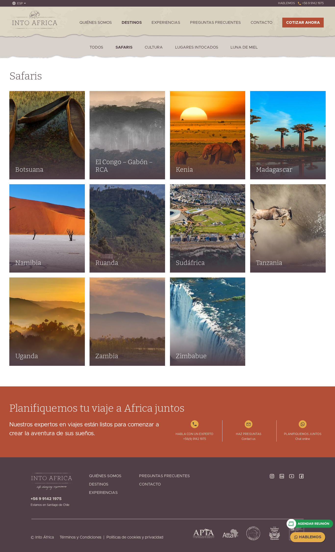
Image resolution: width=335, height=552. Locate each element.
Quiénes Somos (95, 23)
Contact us (249, 438)
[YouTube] (292, 490)
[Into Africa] (34, 20)
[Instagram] (272, 490)
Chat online (302, 438)
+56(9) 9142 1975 (194, 438)
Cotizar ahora (303, 23)
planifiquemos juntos (302, 434)
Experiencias (166, 23)
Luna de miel (244, 47)
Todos (96, 47)
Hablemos (309, 537)
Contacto (261, 23)
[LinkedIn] (282, 490)
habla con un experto (194, 434)
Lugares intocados (196, 47)
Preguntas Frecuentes (215, 23)
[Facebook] (301, 490)
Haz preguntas (248, 434)
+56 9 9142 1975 (312, 3)
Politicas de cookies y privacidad (134, 537)
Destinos (132, 23)
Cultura (154, 47)
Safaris (124, 47)
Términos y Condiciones (80, 537)
